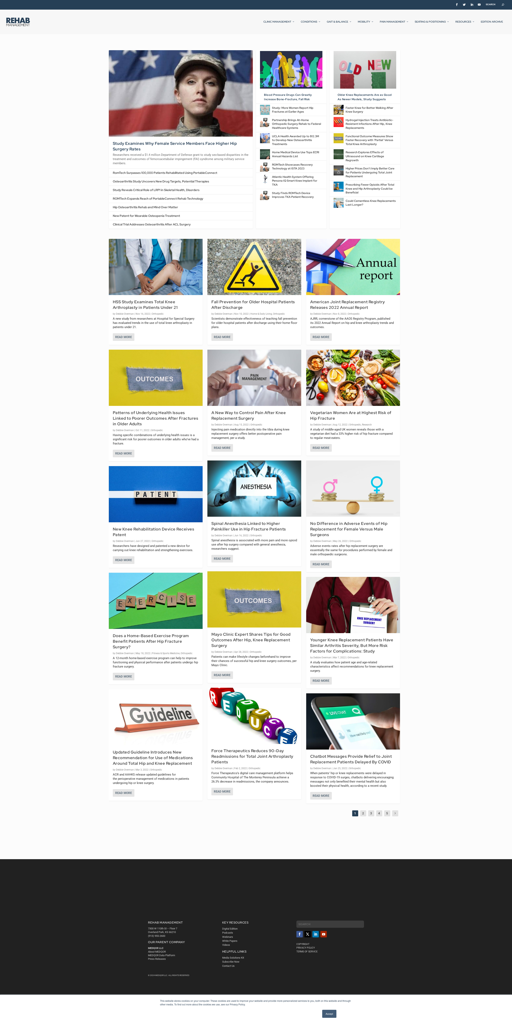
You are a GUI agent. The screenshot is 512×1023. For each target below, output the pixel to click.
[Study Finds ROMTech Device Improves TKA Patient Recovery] (265, 195)
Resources (463, 21)
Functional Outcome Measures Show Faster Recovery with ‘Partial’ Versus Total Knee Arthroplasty (369, 140)
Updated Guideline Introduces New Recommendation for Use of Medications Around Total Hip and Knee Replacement (153, 758)
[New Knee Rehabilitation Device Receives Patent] (156, 494)
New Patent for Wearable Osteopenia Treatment (146, 216)
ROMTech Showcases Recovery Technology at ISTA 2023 (292, 166)
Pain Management (392, 21)
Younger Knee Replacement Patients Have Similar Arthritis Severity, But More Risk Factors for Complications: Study (351, 645)
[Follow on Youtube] (323, 934)
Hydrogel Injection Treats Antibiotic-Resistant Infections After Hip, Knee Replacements (369, 124)
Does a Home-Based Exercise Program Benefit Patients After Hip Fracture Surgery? (151, 641)
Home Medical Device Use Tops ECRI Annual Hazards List (295, 154)
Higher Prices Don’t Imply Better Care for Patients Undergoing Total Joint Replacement (370, 172)
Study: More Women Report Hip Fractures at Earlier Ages (292, 110)
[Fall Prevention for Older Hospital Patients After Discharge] (254, 267)
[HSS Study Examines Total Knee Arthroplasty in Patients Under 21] (156, 267)
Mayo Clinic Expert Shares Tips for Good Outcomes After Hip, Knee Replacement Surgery (251, 640)
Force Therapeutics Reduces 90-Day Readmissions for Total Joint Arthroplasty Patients (252, 756)
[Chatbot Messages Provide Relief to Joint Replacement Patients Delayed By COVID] (353, 721)
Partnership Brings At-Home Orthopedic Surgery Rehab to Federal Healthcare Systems (296, 124)
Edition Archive (492, 21)
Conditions (309, 21)
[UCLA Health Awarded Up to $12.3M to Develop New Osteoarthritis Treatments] (265, 138)
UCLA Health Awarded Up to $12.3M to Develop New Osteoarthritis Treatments (295, 140)
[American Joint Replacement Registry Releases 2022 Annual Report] (353, 267)
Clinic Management (277, 21)
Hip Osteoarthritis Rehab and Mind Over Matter (145, 207)
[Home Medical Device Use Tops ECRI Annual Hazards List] (265, 154)
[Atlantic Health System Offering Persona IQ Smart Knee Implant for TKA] (265, 179)
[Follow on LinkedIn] (315, 934)
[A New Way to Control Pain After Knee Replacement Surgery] (254, 378)
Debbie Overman (125, 313)
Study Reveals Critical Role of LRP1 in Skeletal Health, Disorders (156, 190)
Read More (123, 337)
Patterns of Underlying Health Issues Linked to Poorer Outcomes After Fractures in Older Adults (155, 418)
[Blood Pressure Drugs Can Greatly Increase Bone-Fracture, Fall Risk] (291, 69)
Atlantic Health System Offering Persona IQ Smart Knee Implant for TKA (294, 180)
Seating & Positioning (430, 21)
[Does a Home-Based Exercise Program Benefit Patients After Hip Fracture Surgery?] (156, 601)
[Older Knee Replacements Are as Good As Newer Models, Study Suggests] (365, 69)
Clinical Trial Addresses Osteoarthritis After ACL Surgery (152, 224)
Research (367, 424)
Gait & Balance (337, 21)
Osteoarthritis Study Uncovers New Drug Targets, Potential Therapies (161, 181)
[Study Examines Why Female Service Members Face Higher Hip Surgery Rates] (181, 93)
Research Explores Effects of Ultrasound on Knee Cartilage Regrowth (365, 156)
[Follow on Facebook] (299, 934)
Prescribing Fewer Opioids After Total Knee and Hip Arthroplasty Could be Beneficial (370, 188)
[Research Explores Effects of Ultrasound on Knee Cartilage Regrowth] (339, 154)
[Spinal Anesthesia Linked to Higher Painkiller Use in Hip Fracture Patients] (254, 488)
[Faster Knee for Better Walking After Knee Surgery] (339, 110)
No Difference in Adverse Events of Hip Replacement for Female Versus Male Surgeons (348, 529)
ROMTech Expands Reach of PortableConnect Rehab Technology (158, 199)
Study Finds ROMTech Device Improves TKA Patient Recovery (293, 195)
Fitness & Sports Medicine (166, 653)
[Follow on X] (307, 934)
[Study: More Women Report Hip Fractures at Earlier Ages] (265, 110)
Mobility (364, 21)
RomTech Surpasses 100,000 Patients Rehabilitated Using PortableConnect (165, 173)
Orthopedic (158, 313)
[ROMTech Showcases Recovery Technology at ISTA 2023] (265, 167)
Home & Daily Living (261, 313)
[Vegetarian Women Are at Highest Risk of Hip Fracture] (353, 378)
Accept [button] (329, 1013)
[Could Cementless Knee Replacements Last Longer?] (339, 203)
